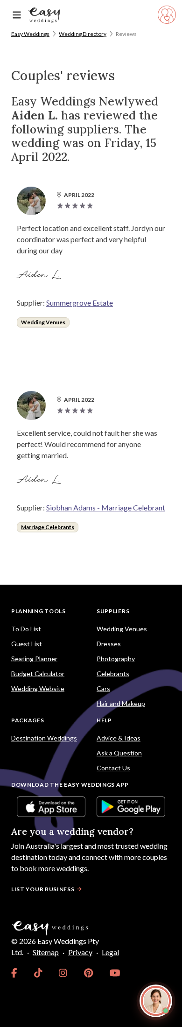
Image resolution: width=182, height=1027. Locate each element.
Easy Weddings (30, 33)
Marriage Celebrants (47, 527)
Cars (103, 688)
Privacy (80, 952)
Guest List (26, 644)
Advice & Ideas (118, 738)
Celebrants (113, 674)
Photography (116, 659)
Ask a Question (119, 753)
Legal (110, 952)
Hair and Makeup (121, 703)
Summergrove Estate (79, 302)
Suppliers (113, 611)
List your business (43, 889)
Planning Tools (38, 611)
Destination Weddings (44, 738)
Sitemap (46, 952)
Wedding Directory (82, 33)
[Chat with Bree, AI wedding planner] (156, 1001)
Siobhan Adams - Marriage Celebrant (105, 507)
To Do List (26, 629)
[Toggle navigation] (17, 15)
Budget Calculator (37, 674)
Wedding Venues (43, 322)
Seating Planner (34, 659)
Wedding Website (37, 688)
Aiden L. (39, 274)
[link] (14, 972)
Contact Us (113, 768)
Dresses (109, 644)
